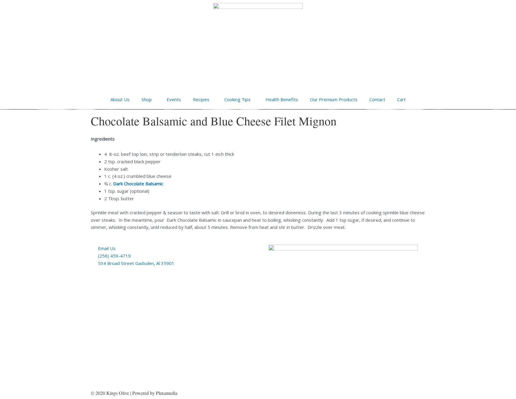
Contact (377, 99)
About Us (120, 99)
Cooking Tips (237, 99)
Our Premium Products (333, 99)
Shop (147, 99)
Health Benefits (281, 99)
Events (174, 99)
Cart (401, 99)
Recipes (201, 99)
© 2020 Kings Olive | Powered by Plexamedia (134, 393)
